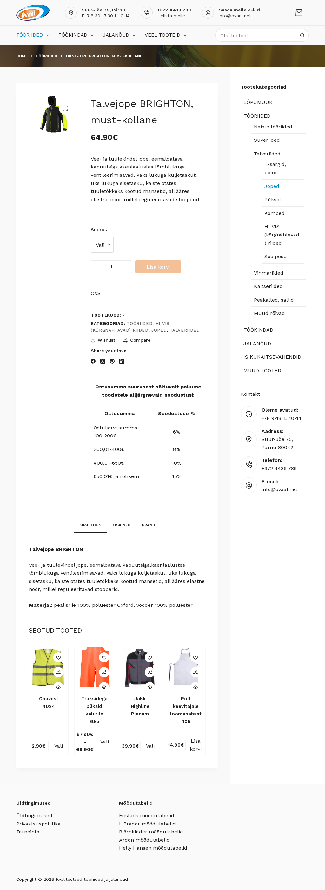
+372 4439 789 (279, 468)
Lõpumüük (258, 102)
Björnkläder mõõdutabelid (151, 832)
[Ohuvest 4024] (48, 667)
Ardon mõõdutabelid (144, 840)
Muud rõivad (269, 313)
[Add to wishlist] (58, 657)
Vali (58, 746)
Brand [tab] (148, 525)
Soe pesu (275, 256)
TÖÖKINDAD (72, 35)
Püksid (272, 199)
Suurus (99, 230)
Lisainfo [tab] (121, 525)
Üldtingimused (34, 815)
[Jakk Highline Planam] (140, 667)
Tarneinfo (27, 832)
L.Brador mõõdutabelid (147, 824)
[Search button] (302, 35)
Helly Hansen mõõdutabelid (153, 848)
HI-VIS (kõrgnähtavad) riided (281, 234)
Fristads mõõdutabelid (146, 815)
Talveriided (185, 330)
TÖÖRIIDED (29, 35)
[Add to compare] (58, 672)
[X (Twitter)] (102, 361)
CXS (96, 293)
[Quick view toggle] (58, 687)
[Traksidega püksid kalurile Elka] (94, 667)
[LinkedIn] (121, 361)
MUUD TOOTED (262, 370)
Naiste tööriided (273, 127)
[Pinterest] (112, 361)
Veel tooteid (162, 35)
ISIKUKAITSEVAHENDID (272, 357)
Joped (159, 330)
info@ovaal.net (235, 15)
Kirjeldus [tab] (90, 525)
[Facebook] (93, 361)
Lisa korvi (158, 267)
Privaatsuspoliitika (38, 824)
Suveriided (267, 140)
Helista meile (171, 15)
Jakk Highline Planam (140, 706)
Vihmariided (268, 273)
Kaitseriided (268, 286)
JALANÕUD (116, 35)
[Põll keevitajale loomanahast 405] (185, 667)
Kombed (274, 213)
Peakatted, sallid (274, 300)
